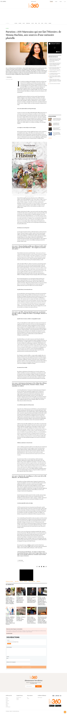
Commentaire (9, 647)
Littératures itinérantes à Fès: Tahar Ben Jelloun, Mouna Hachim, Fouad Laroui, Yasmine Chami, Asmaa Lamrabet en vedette (29, 384)
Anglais (61, 1)
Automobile (7, 703)
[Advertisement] (33, 15)
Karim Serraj (9, 77)
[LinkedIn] (58, 695)
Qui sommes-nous (18, 697)
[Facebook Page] (53, 695)
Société (24, 23)
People (42, 23)
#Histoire (38, 581)
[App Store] (52, 705)
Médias (36, 23)
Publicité (17, 698)
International (28, 23)
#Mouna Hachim (32, 581)
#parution (17, 581)
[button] (65, 712)
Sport (39, 23)
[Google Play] (58, 705)
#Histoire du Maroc (9, 581)
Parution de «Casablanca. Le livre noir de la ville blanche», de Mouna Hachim (29, 476)
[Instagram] (60, 695)
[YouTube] (56, 695)
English (56, 1)
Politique (16, 23)
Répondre (9, 643)
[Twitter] (55, 695)
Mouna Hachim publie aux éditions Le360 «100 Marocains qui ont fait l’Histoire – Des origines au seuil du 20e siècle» (29, 247)
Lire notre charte (9, 633)
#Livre (21, 581)
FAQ (27, 697)
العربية (65, 1)
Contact (28, 698)
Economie (20, 23)
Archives (17, 699)
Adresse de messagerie (11, 662)
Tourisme (49, 23)
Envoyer (38, 686)
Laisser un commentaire (26, 667)
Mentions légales (40, 697)
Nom (7, 658)
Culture (32, 23)
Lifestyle (46, 23)
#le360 (25, 581)
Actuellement (7, 23)
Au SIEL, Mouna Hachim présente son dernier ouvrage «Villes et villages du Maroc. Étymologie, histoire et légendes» (29, 313)
